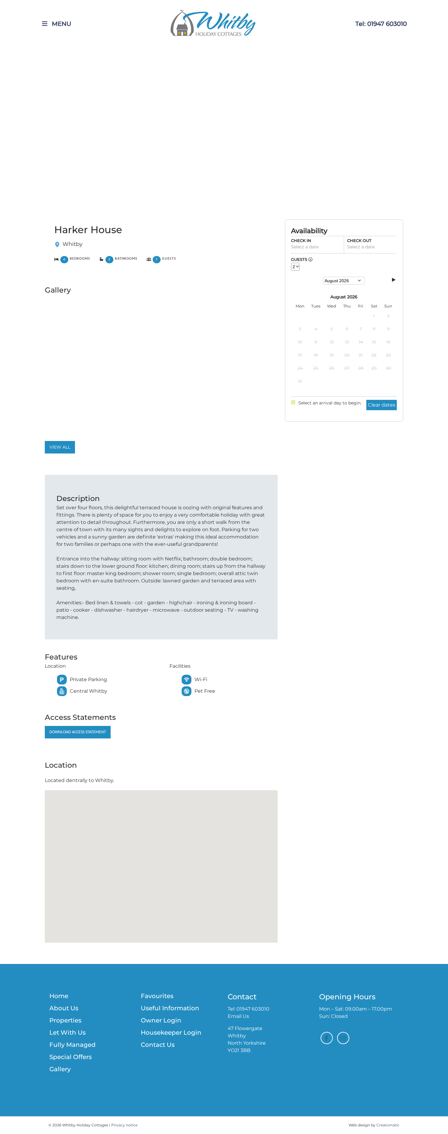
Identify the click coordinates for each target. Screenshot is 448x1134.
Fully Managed (72, 1044)
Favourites (157, 996)
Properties (65, 1020)
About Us (63, 1008)
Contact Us (158, 1044)
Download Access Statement (77, 732)
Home (58, 996)
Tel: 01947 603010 (381, 23)
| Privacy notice (123, 1125)
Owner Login (161, 1020)
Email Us (238, 1016)
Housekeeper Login (171, 1032)
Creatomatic (388, 1125)
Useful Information (170, 1008)
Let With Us (67, 1032)
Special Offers (70, 1057)
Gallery (60, 1069)
